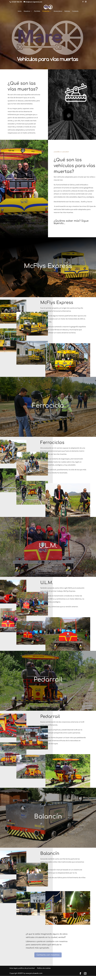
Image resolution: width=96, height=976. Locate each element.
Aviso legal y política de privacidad (22, 968)
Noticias (67, 11)
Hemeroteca (58, 11)
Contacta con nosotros (48, 955)
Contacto (75, 11)
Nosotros (27, 11)
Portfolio (37, 11)
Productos (45, 11)
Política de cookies (44, 968)
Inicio (19, 11)
